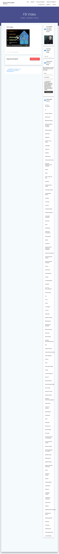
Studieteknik (47, 485)
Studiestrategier (48, 482)
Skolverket (47, 433)
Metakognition (48, 321)
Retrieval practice (48, 391)
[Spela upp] (8, 45)
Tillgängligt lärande (47, 493)
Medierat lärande (48, 317)
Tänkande (47, 489)
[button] (18, 38)
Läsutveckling (48, 292)
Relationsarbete (48, 380)
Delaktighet (47, 145)
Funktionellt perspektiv (47, 217)
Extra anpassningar (49, 189)
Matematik (47, 314)
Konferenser (47, 269)
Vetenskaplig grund (49, 532)
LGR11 (46, 299)
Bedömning (47, 133)
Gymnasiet (47, 220)
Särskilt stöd (47, 403)
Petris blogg (41, 4)
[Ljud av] (26, 45)
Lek (46, 296)
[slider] (17, 45)
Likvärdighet (47, 306)
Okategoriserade (48, 348)
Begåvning (47, 137)
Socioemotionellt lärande (48, 442)
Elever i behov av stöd (48, 177)
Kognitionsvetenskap (49, 253)
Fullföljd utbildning (49, 212)
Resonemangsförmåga (49, 384)
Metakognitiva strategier (48, 325)
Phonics (46, 359)
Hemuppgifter (48, 236)
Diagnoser (47, 149)
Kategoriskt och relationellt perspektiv (48, 248)
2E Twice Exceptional (47, 106)
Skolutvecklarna (8, 3)
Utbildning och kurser (48, 514)
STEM (46, 470)
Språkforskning (48, 454)
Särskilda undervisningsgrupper (49, 399)
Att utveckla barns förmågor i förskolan (48, 125)
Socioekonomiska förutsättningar (48, 437)
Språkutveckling (48, 461)
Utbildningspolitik (48, 518)
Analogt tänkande (48, 113)
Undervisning (47, 502)
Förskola (47, 205)
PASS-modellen (48, 355)
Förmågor (47, 198)
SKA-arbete (47, 415)
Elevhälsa (47, 181)
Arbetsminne (47, 117)
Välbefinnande (48, 528)
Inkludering (47, 243)
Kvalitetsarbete (48, 273)
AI (45, 109)
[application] (18, 38)
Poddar (46, 370)
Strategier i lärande (47, 474)
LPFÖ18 (46, 310)
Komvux (46, 266)
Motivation (47, 333)
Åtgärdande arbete (49, 120)
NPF (46, 345)
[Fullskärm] (28, 45)
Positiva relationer (49, 373)
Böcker (32, 1)
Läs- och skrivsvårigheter (48, 288)
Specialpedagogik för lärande (48, 450)
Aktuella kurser (40, 1)
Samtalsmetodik (48, 395)
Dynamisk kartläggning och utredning (48, 165)
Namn (45, 73)
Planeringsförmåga (49, 366)
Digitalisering (47, 156)
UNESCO (47, 506)
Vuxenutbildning (48, 535)
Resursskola (47, 387)
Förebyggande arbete (48, 194)
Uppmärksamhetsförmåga (50, 509)
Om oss (54, 4)
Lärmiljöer (47, 284)
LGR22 (46, 303)
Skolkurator (47, 422)
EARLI (46, 173)
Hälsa (46, 224)
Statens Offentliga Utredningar (48, 466)
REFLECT (47, 377)
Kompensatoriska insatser (48, 257)
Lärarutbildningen (48, 280)
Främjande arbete (48, 209)
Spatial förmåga (48, 446)
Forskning (47, 201)
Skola (46, 418)
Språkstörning (48, 458)
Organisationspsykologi (50, 352)
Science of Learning (47, 407)
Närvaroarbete (48, 336)
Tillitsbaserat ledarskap (47, 498)
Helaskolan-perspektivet (47, 232)
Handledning (47, 228)
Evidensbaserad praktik (48, 186)
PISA (46, 362)
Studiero (47, 478)
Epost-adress (46, 77)
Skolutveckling (48, 429)
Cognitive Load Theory (48, 141)
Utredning (47, 521)
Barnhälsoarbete (48, 130)
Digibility (48, 4)
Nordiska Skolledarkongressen (49, 341)
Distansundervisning (49, 160)
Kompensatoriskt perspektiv (48, 262)
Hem (28, 1)
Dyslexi (46, 169)
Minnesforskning (48, 329)
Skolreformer (47, 426)
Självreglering (48, 411)
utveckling (47, 525)
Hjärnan (46, 240)
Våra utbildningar (51, 1)
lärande (46, 277)
